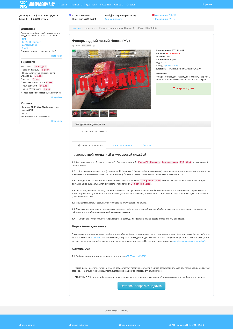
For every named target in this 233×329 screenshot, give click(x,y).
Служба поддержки (129, 324)
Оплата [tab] (146, 145)
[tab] (141, 124)
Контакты (77, 4)
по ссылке (95, 237)
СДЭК (25, 47)
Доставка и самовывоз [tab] (90, 145)
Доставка (91, 4)
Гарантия (105, 4)
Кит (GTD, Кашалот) (31, 41)
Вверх (124, 310)
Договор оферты (78, 324)
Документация (27, 324)
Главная (63, 4)
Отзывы (131, 4)
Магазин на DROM (165, 15)
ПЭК (24, 38)
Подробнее (56, 55)
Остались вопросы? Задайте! (141, 285)
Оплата (118, 4)
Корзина (207, 4)
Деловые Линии (30, 44)
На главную (112, 310)
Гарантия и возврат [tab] (122, 145)
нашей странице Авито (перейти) (188, 240)
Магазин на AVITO (165, 18)
